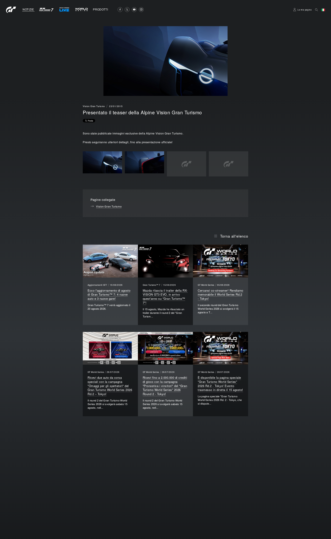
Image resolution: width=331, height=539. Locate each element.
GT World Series (206, 285)
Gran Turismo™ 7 (151, 285)
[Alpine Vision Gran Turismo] (102, 162)
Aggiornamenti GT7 (97, 285)
